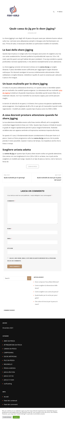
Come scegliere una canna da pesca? (46, 292)
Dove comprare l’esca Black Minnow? (47, 282)
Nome (9, 228)
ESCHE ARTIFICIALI (10, 356)
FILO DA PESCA (9, 360)
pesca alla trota (9, 372)
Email (9, 238)
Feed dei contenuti (10, 401)
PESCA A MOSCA (9, 368)
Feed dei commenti (11, 404)
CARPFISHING (8, 353)
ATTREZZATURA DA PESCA (13, 345)
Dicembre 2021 (8, 328)
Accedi (6, 397)
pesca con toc (9, 376)
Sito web (10, 248)
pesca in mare (9, 380)
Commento (11, 201)
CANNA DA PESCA (32, 166)
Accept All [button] (16, 417)
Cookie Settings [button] (7, 417)
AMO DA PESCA (9, 341)
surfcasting (8, 384)
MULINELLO (8, 364)
